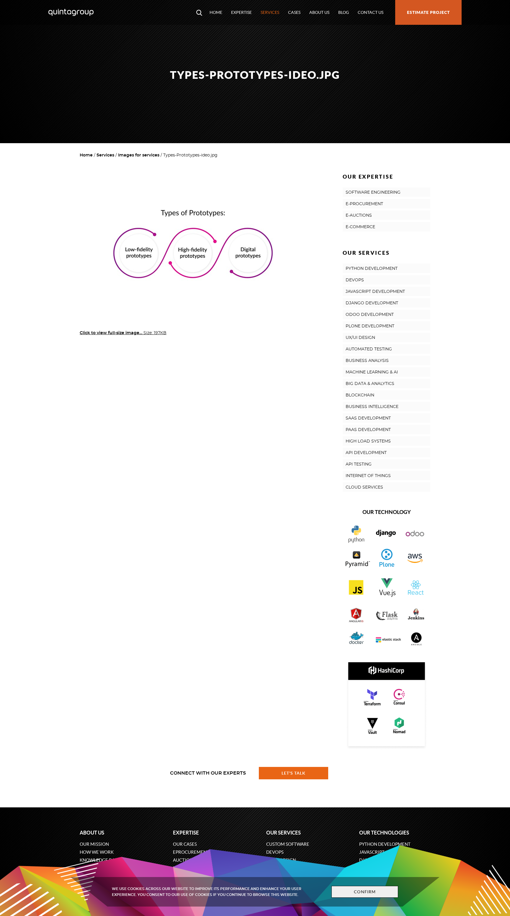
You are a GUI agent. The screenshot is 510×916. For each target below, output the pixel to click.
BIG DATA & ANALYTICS (370, 384)
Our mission (94, 844)
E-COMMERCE (360, 227)
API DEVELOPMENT (366, 453)
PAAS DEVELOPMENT (368, 430)
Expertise (241, 12)
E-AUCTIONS (359, 215)
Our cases (185, 844)
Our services (283, 832)
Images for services (138, 155)
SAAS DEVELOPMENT (368, 418)
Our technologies (384, 832)
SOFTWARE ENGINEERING (373, 192)
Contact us (370, 12)
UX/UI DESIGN (360, 338)
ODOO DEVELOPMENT (370, 315)
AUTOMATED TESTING (369, 349)
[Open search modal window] (199, 12)
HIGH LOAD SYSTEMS (368, 441)
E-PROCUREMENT (364, 204)
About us (319, 12)
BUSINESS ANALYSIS (367, 361)
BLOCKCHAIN (360, 395)
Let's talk (294, 773)
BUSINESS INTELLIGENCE (372, 407)
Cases (294, 12)
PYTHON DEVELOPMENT (372, 269)
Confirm (365, 891)
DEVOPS (355, 280)
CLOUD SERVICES (364, 487)
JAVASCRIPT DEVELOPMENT (375, 292)
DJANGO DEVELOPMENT (372, 303)
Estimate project (428, 12)
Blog (343, 12)
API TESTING (359, 464)
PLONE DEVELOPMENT (370, 326)
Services (270, 12)
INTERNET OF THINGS (368, 476)
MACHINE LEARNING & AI (372, 372)
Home (216, 12)
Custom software (287, 844)
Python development (385, 844)
